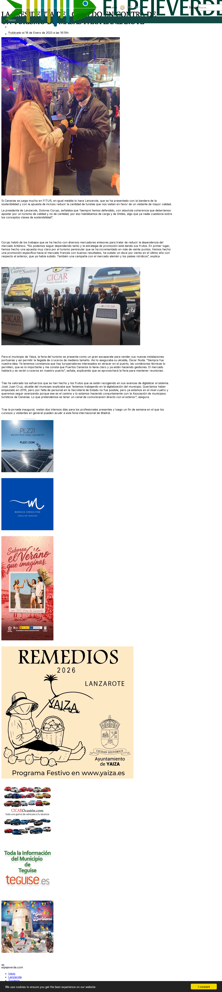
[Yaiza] (67, 777)
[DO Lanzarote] (27, 639)
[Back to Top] (2, 964)
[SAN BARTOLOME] (27, 951)
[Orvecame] (27, 835)
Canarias (14, 40)
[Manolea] (27, 529)
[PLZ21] (27, 471)
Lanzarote (15, 26)
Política (13, 47)
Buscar (193, 7)
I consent (204, 986)
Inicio (12, 20)
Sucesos (13, 33)
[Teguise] (27, 893)
